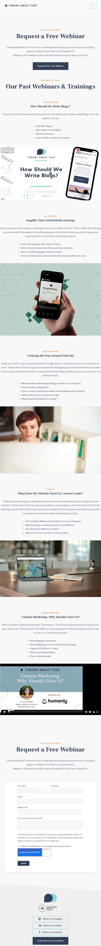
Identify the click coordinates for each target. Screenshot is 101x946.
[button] (93, 6)
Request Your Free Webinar (51, 66)
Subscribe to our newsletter (50, 940)
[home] (21, 6)
